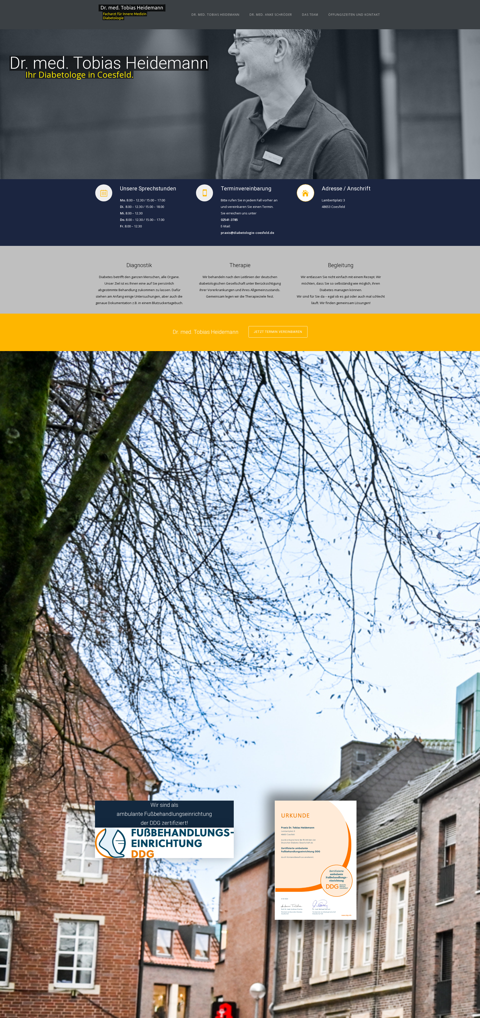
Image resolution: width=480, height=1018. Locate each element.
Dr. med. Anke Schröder (271, 14)
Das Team (310, 14)
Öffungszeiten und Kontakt (354, 14)
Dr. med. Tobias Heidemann (216, 14)
